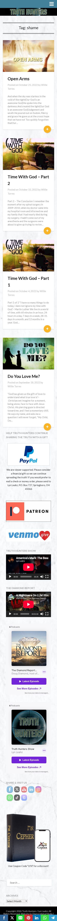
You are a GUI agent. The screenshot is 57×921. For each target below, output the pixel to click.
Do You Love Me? (24, 376)
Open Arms (18, 78)
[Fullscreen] (46, 576)
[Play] (10, 576)
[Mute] (41, 576)
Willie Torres (14, 386)
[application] (28, 567)
